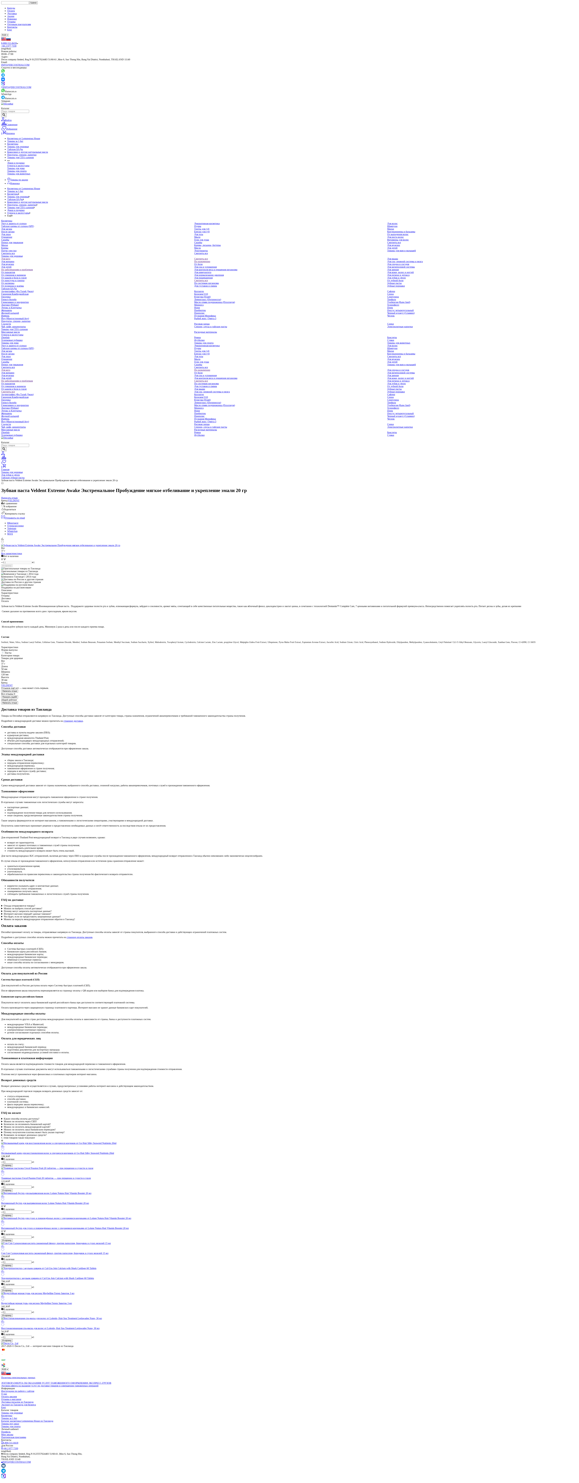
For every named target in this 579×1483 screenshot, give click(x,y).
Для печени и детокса (398, 275)
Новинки (12, 19)
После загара (7, 231)
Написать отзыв (9, 691)
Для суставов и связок (205, 286)
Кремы (4, 248)
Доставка (12, 13)
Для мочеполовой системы (401, 267)
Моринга (199, 305)
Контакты (12, 27)
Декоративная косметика (207, 223)
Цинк (390, 307)
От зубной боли (395, 280)
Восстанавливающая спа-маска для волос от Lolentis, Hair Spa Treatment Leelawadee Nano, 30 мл (50, 1328)
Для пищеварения (203, 277)
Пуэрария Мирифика (205, 315)
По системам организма (206, 283)
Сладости (6, 324)
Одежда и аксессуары (18, 165)
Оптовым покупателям (19, 24)
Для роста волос (395, 237)
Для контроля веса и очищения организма (215, 269)
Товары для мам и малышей (401, 250)
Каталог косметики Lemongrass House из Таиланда (27, 1421)
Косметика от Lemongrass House (23, 138)
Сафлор (391, 291)
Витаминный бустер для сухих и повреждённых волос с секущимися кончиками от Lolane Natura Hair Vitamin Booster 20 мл (65, 1228)
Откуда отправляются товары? (19, 905)
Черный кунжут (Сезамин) (401, 313)
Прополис (199, 313)
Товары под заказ (10, 1423)
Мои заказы (7, 1434)
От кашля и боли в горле (14, 277)
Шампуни (392, 226)
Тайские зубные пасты (13, 477)
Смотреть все (8, 253)
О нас (4, 1394)
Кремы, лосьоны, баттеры (207, 245)
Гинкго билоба (8, 299)
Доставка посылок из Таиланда (17, 1402)
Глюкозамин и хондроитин (15, 302)
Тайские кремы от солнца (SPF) (17, 226)
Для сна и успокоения (205, 267)
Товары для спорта (17, 171)
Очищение (6, 237)
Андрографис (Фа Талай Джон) (17, 291)
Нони (197, 307)
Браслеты (392, 337)
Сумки (390, 340)
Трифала (391, 299)
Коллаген (199, 291)
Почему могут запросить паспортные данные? (28, 911)
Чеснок (391, 315)
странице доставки (73, 721)
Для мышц (392, 258)
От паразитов (8, 272)
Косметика (12, 144)
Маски (4, 245)
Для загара (6, 229)
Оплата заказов (9, 1396)
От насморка (7, 283)
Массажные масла (10, 332)
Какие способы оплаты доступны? (21, 1118)
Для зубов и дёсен (396, 277)
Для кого (5, 258)
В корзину (6, 566)
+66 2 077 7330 (8, 46)
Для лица (6, 234)
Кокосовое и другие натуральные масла (27, 152)
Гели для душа (201, 239)
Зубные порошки (396, 286)
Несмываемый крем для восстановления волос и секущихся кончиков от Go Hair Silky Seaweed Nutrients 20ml (57, 1153)
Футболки (199, 340)
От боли (198, 264)
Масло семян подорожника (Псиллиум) (214, 302)
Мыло (197, 237)
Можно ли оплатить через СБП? (20, 1121)
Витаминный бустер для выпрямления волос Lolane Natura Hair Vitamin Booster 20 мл (45, 1203)
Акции (10, 16)
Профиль (6, 1432)
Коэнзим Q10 (201, 294)
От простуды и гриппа (12, 280)
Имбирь (5, 315)
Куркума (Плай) (202, 296)
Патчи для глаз (8, 250)
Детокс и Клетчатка (11, 307)
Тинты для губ (201, 229)
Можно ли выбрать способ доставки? (23, 908)
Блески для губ (202, 231)
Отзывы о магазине (11, 1399)
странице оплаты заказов (79, 937)
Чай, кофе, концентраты (13, 326)
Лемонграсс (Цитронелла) (207, 299)
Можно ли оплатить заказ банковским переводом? (30, 1129)
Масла (197, 248)
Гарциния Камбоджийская (14, 294)
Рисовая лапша (202, 324)
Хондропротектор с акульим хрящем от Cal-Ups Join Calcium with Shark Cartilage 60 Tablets (47, 1278)
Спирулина (393, 296)
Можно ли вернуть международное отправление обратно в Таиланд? (39, 919)
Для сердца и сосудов (398, 264)
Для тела (198, 234)
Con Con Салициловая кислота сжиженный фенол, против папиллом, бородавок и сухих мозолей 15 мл (54, 1253)
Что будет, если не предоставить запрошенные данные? (32, 916)
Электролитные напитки (400, 326)
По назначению (202, 261)
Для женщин (7, 261)
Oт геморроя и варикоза (13, 275)
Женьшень (6, 310)
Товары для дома (16, 168)
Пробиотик (200, 310)
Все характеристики (11, 553)
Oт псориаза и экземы (12, 286)
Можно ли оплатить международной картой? (27, 1127)
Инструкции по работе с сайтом (17, 1391)
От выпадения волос (397, 234)
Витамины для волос (398, 239)
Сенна (390, 294)
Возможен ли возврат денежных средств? (25, 1135)
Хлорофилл (393, 305)
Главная (5, 469)
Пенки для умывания (12, 242)
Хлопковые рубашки (12, 340)
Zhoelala (5, 337)
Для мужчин (393, 245)
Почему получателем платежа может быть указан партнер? (34, 1132)
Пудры (197, 226)
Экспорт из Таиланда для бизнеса (18, 1404)
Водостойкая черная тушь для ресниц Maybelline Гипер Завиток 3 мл (36, 1303)
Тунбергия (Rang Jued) (398, 302)
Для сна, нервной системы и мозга (405, 261)
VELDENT (13, 500)
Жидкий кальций (10, 313)
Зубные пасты (394, 283)
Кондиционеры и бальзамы (401, 231)
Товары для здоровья (18, 146)
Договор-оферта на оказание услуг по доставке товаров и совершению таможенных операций (49, 1385)
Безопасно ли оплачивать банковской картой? (27, 1124)
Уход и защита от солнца (14, 223)
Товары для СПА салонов (20, 157)
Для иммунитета (202, 272)
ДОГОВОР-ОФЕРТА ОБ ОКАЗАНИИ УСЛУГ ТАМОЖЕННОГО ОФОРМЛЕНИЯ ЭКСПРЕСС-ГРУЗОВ (56, 1383)
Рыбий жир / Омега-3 (205, 318)
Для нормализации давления (209, 275)
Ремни (197, 337)
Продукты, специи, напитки (21, 154)
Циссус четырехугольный (400, 310)
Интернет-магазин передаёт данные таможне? (27, 914)
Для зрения (393, 269)
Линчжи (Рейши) (10, 305)
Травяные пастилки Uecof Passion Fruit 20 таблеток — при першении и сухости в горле (46, 1178)
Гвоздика (6, 296)
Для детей (392, 248)
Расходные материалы (205, 332)
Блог (9, 29)
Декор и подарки (16, 163)
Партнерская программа (13, 1437)
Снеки (390, 324)
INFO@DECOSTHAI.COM (15, 65)
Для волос (392, 223)
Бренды (11, 8)
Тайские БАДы (15, 149)
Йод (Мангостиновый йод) (15, 318)
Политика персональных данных (18, 1377)
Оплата (11, 10)
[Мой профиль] (3, 454)
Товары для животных (18, 173)
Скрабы (5, 239)
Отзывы (11, 21)
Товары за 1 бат (15, 141)
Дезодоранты (201, 250)
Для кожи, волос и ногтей (400, 272)
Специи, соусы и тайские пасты (210, 326)
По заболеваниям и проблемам (17, 269)
